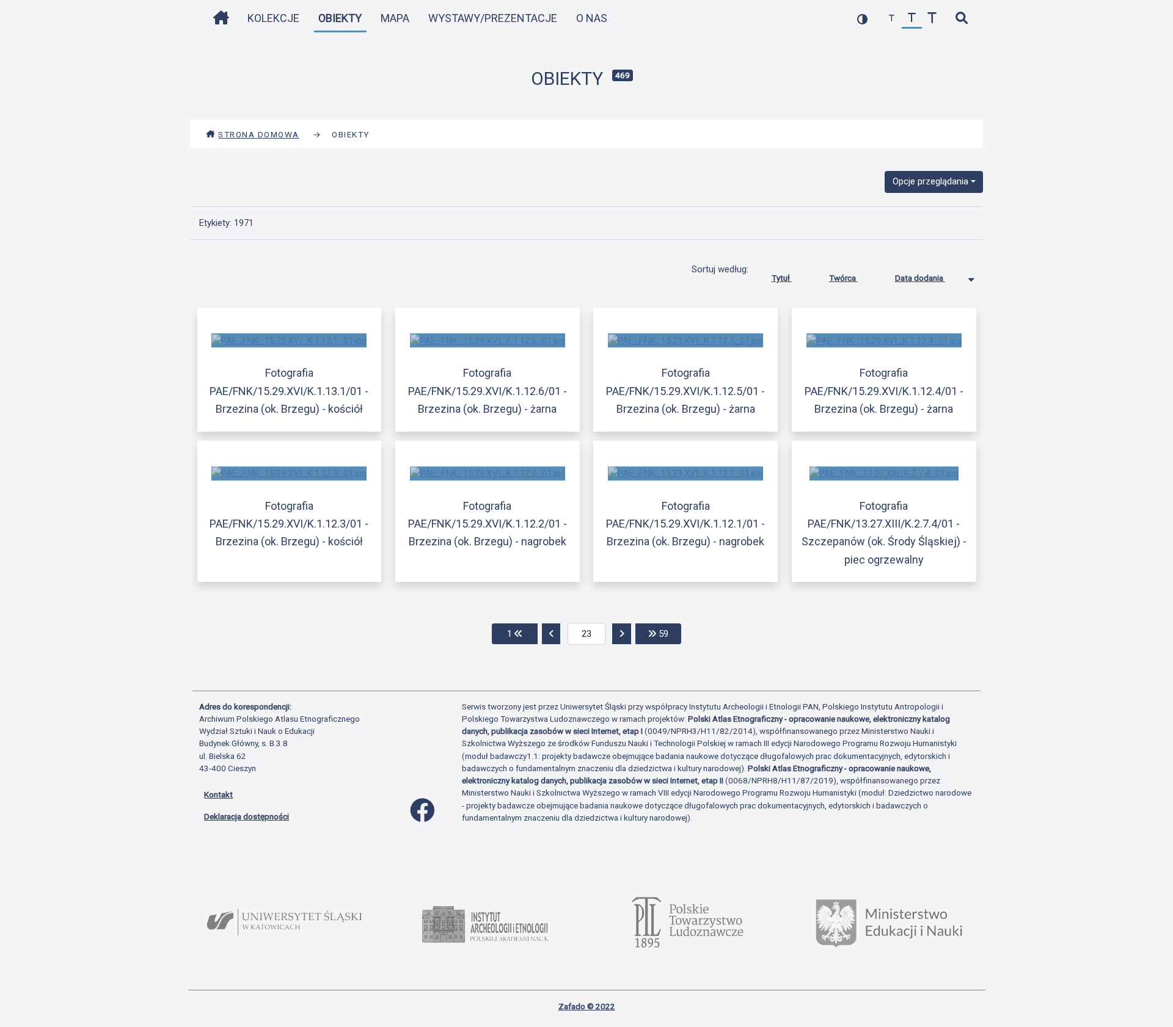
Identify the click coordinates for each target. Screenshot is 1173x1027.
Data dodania (920, 278)
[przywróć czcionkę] (912, 19)
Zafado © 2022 (586, 1006)
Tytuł (782, 278)
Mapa (395, 18)
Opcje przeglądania (930, 181)
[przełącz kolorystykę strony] (862, 19)
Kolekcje (273, 18)
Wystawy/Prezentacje (492, 18)
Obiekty (340, 18)
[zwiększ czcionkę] (932, 19)
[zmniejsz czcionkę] (892, 19)
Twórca (843, 278)
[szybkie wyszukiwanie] (961, 19)
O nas (591, 18)
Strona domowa (258, 134)
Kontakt (218, 794)
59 (668, 633)
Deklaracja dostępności (246, 816)
